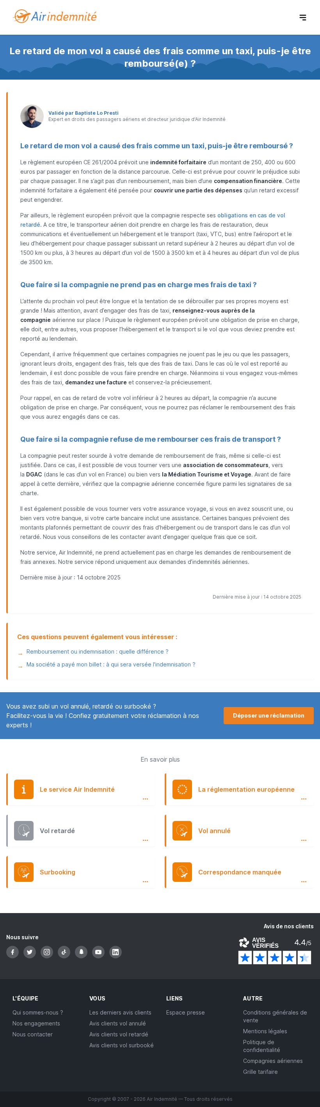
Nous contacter (32, 1034)
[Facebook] (12, 952)
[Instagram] (47, 952)
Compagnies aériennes (273, 1060)
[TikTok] (64, 952)
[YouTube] (98, 952)
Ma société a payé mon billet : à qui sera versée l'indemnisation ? (111, 664)
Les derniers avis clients (120, 1012)
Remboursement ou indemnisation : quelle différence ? (98, 651)
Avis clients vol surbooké (121, 1045)
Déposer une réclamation (268, 715)
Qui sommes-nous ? (37, 1012)
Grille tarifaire (260, 1071)
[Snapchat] (81, 952)
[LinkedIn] (115, 952)
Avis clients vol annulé (117, 1023)
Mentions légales (265, 1031)
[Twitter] (29, 952)
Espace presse (185, 1012)
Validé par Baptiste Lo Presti (83, 113)
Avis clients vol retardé (118, 1034)
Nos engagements (36, 1023)
